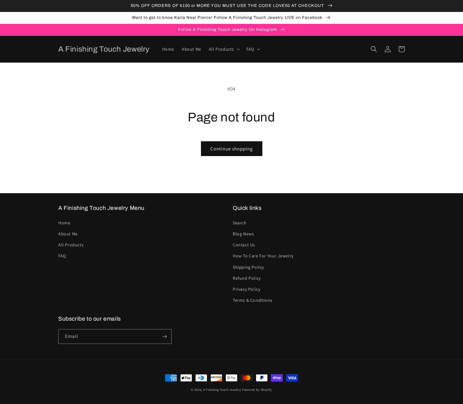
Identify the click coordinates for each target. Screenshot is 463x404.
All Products (70, 245)
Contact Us (244, 245)
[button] (224, 49)
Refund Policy (247, 278)
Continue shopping (231, 149)
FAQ (62, 256)
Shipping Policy (248, 267)
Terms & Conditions (252, 300)
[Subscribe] (164, 336)
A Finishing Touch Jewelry (222, 390)
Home (64, 223)
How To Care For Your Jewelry (263, 256)
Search (240, 223)
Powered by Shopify (257, 390)
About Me (68, 234)
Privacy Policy (246, 289)
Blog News (243, 234)
